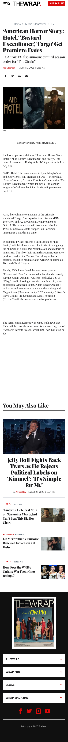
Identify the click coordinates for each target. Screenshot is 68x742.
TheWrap (12, 659)
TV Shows (8, 534)
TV (52, 23)
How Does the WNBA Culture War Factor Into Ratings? (19, 571)
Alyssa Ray (21, 492)
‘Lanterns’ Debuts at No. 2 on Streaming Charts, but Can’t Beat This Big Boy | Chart (20, 516)
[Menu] (6, 4)
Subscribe (56, 3)
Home (17, 23)
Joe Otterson (9, 67)
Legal (10, 684)
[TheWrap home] (27, 4)
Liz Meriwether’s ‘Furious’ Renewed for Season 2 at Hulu (21, 543)
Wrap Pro (13, 672)
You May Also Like (26, 405)
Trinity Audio (35, 143)
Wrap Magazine (17, 697)
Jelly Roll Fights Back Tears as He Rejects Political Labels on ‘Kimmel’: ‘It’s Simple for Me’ (34, 472)
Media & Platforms (35, 23)
